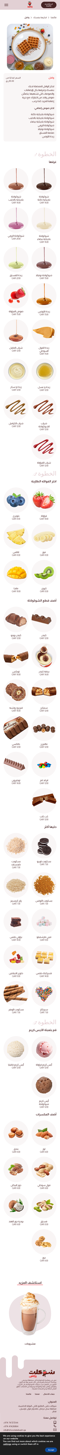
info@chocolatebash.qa (15, 1430)
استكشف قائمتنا (49, 5)
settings (7, 1444)
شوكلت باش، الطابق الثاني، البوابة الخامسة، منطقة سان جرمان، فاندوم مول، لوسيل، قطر (37, 1409)
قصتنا (37, 1394)
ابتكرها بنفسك (40, 17)
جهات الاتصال (49, 1394)
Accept (51, 1450)
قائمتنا (53, 17)
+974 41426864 (11, 1426)
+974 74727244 (11, 1422)
